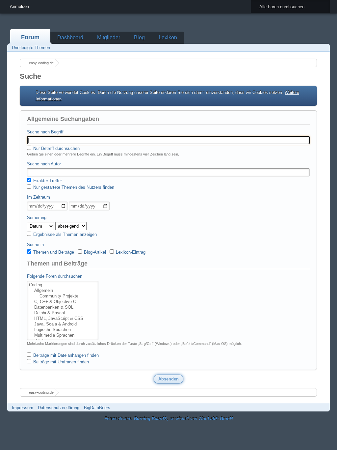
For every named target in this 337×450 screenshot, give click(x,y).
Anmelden (19, 6)
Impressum (22, 407)
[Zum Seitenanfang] (322, 407)
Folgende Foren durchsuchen (54, 276)
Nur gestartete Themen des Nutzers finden (73, 187)
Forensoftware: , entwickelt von (168, 418)
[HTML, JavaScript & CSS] (62, 319)
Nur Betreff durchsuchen (56, 148)
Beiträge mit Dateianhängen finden (65, 355)
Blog (139, 37)
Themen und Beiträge (53, 252)
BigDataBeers (97, 407)
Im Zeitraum (38, 197)
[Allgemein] (62, 291)
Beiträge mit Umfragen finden (60, 361)
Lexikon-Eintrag (130, 252)
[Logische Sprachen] (62, 330)
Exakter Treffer (47, 180)
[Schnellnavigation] (313, 47)
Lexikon (168, 37)
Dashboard (70, 37)
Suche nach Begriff (45, 131)
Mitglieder (108, 37)
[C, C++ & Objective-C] (62, 302)
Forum (30, 37)
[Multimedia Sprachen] (62, 335)
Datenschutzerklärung (58, 407)
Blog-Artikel (94, 252)
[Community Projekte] (62, 296)
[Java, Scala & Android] (62, 324)
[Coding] (62, 285)
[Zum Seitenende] (322, 47)
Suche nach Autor (44, 163)
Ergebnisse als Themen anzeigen (64, 234)
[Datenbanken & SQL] (62, 307)
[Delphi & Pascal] (62, 313)
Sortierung (36, 217)
